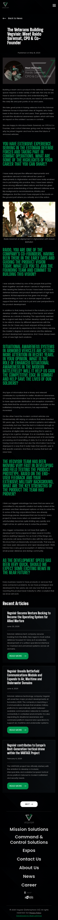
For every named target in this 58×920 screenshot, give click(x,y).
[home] (5, 5)
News (29, 876)
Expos (29, 850)
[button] (54, 5)
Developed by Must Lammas (29, 915)
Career (29, 885)
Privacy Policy (35, 912)
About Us (29, 868)
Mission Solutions (29, 829)
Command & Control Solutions (29, 839)
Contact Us (29, 859)
